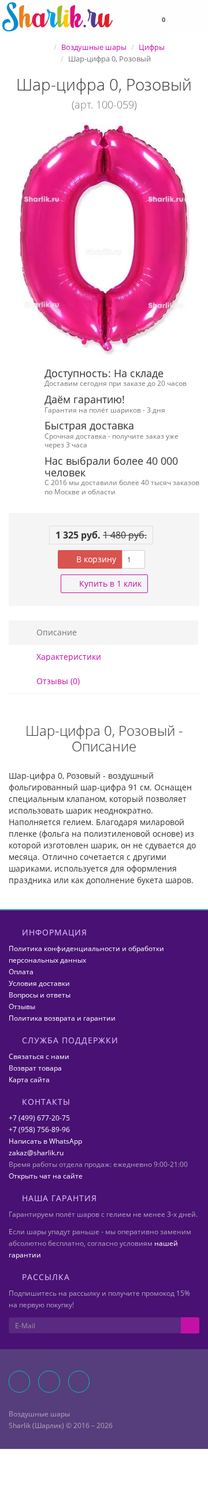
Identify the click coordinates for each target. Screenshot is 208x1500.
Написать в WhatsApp (45, 1141)
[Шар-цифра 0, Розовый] (104, 240)
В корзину (95, 559)
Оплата (21, 972)
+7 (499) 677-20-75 (39, 1118)
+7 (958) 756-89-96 (39, 1129)
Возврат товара (35, 1068)
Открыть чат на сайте (46, 1176)
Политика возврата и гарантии (62, 1018)
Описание (55, 632)
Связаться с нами (39, 1056)
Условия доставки (39, 983)
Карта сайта (29, 1080)
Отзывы (22, 1006)
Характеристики (67, 656)
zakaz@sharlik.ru (36, 1153)
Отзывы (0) (57, 680)
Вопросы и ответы (39, 995)
